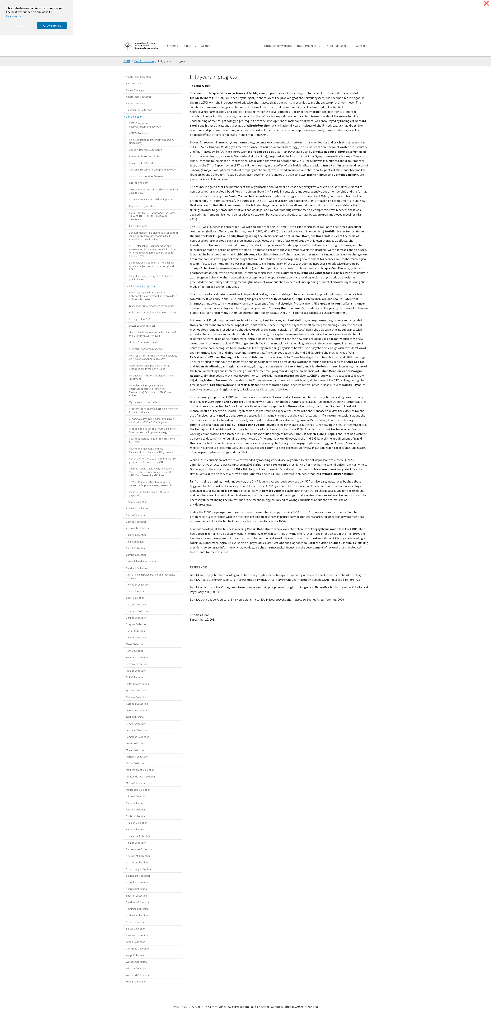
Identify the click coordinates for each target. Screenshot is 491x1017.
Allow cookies (52, 25)
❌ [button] (486, 3)
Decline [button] (21, 25)
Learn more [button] (13, 16)
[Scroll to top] (482, 1008)
